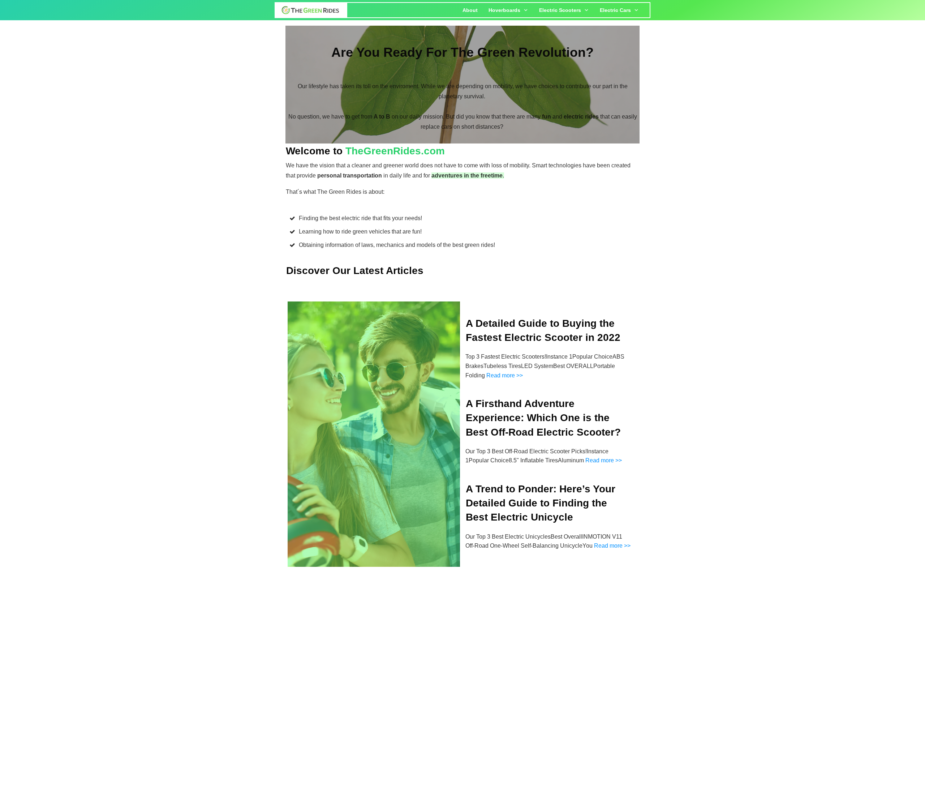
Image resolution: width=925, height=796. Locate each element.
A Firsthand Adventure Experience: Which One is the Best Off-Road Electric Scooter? (543, 417)
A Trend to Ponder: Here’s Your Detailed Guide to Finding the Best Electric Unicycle (540, 503)
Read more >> (504, 375)
